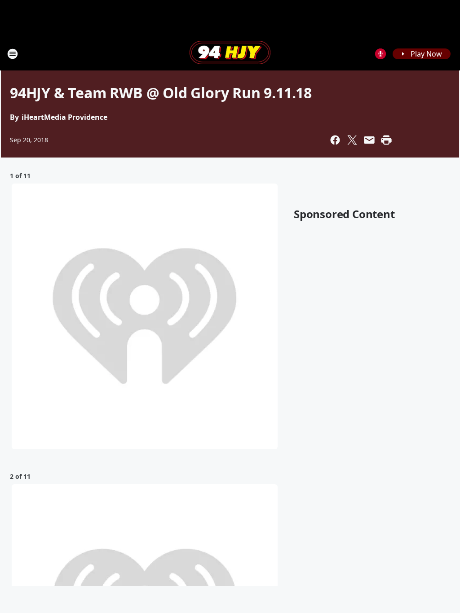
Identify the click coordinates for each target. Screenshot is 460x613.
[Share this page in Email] (369, 140)
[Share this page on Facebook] (335, 140)
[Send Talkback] (380, 53)
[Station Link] (230, 53)
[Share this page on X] (352, 140)
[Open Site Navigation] (12, 53)
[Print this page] (386, 140)
